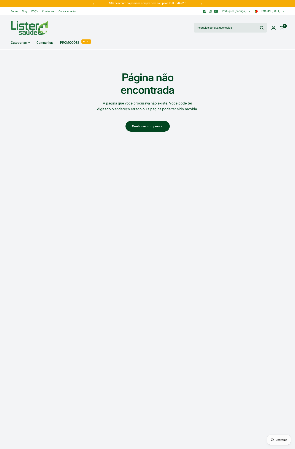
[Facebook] (205, 11)
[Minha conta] (273, 27)
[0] (281, 27)
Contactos (48, 11)
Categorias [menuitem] (19, 43)
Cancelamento (67, 11)
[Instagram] (210, 11)
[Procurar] (261, 28)
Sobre (14, 11)
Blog (24, 11)
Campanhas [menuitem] (45, 43)
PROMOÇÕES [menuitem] (69, 43)
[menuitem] (15, 11)
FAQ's (34, 11)
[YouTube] (216, 11)
